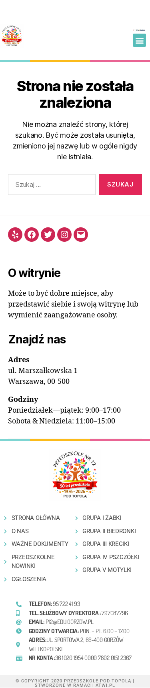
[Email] (81, 234)
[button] (139, 40)
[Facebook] (31, 234)
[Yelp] (15, 234)
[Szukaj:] (50, 186)
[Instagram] (64, 234)
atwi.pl (105, 685)
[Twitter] (48, 234)
